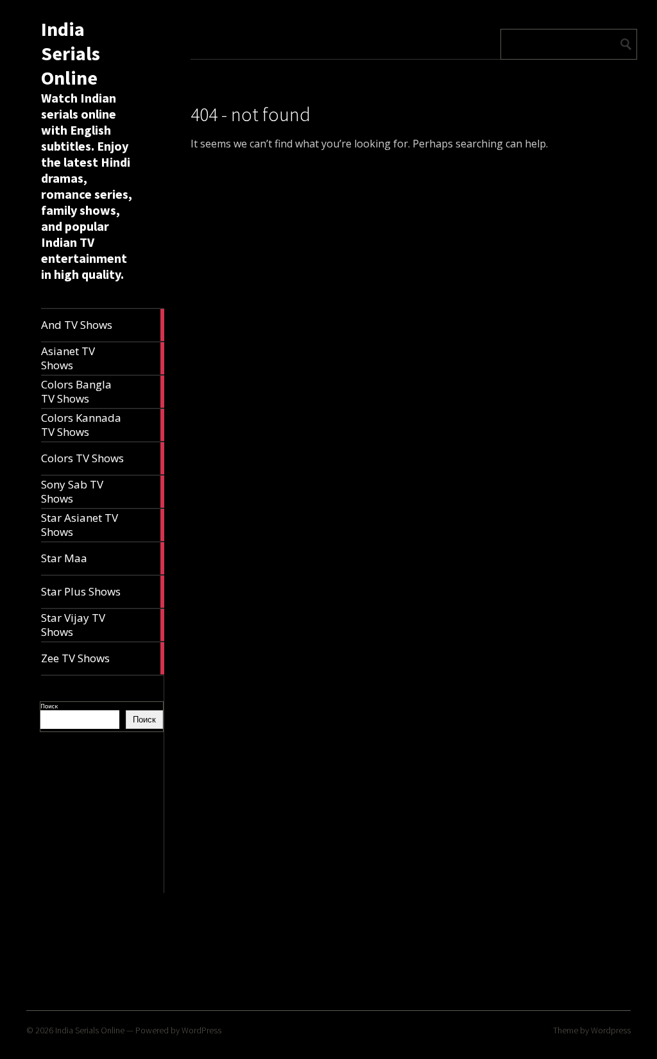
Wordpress (611, 1030)
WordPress (201, 1030)
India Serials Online (70, 53)
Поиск (49, 706)
